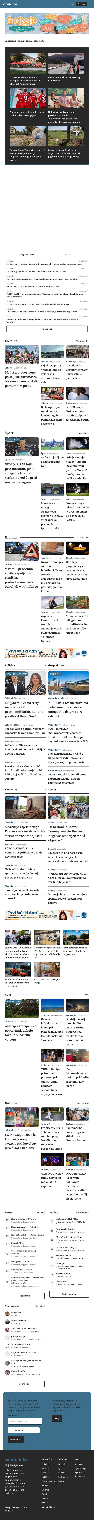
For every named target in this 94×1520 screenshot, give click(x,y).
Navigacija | (17, 1261)
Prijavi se (81, 4)
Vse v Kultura (83, 1103)
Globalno (9, 1021)
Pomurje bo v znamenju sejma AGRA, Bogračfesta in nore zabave (67, 898)
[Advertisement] (47, 194)
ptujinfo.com (11, 1476)
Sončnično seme (18, 1320)
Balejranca (61, 1281)
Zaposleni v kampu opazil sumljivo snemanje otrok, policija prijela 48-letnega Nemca (51, 628)
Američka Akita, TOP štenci (24, 1328)
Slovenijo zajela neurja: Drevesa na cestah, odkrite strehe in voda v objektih (42, 279)
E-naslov (12, 1415)
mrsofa (29, 1269)
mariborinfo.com (13, 1473)
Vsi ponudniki (82, 1212)
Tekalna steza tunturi (21, 1344)
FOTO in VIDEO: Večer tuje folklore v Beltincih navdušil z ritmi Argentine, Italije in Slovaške (77, 1186)
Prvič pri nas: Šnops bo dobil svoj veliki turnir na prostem (75, 951)
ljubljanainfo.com (13, 1486)
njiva (33, 1219)
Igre (60, 1468)
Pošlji (56, 1418)
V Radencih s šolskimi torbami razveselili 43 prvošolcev (32, 286)
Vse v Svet (84, 994)
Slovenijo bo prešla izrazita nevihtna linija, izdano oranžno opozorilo (25, 894)
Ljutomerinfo (19, 1283)
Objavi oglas (24, 1383)
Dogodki (62, 1464)
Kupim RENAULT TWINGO (23, 1352)
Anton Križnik (37, 1235)
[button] (90, 4)
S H (22, 1243)
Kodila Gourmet (63, 1255)
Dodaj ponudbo (69, 1294)
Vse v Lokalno (82, 341)
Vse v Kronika (82, 537)
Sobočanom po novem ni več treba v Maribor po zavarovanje (18, 982)
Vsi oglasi (40, 1306)
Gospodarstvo (57, 665)
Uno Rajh (60, 1263)
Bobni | (14, 1243)
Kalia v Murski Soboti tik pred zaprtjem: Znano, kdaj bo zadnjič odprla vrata (67, 778)
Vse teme (40, 1212)
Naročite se (15, 1439)
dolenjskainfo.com (14, 1483)
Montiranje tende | (20, 1219)
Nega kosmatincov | (20, 1227)
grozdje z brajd (18, 1336)
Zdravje (45, 1489)
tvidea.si (9, 1493)
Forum (61, 1472)
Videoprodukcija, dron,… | (23, 1251)
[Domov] (9, 4)
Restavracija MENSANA (67, 1219)
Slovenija (11, 789)
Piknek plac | (17, 1269)
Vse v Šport (84, 433)
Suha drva (16, 1312)
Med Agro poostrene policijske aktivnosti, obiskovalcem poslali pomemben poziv (44, 264)
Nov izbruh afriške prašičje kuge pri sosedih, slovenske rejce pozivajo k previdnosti (66, 758)
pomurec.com (12, 1479)
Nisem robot (18, 1430)
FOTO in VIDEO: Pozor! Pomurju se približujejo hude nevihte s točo (37, 304)
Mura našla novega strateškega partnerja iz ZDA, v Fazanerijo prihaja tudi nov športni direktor (52, 515)
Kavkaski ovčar (18, 1371)
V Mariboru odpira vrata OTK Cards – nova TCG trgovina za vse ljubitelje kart (67, 878)
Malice (61, 1481)
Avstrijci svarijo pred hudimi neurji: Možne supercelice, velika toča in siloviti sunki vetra (76, 1031)
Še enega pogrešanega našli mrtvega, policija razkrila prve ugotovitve (76, 570)
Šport (9, 433)
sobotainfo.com (13, 1469)
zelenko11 (18, 1253)
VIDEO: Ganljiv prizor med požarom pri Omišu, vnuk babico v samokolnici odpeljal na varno (52, 1081)
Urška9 (35, 1227)
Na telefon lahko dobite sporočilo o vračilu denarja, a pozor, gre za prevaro (41, 311)
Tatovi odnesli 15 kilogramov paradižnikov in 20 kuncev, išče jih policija (77, 624)
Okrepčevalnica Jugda (66, 1247)
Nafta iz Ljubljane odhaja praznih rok (52, 461)
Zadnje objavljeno (26, 254)
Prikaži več (47, 328)
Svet (8, 995)
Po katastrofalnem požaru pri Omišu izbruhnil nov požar (77, 1077)
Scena (52, 789)
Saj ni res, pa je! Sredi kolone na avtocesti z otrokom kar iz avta (36, 271)
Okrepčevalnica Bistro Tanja (69, 1237)
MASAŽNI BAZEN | (20, 1235)
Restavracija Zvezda (65, 1229)
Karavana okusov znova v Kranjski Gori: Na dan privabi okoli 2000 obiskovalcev (25, 80)
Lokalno (11, 341)
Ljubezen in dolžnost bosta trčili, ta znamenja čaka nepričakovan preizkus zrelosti (68, 857)
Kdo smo (78, 1464)
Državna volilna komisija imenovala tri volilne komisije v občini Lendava (25, 749)
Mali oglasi (63, 1476)
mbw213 (28, 1261)
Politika (10, 665)
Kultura (11, 1103)
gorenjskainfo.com (14, 1489)
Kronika (11, 537)
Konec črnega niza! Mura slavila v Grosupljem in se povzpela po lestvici (77, 511)
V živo (67, 254)
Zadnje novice (48, 1506)
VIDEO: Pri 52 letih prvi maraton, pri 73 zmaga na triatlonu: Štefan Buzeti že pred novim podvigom (21, 473)
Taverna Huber (63, 1273)
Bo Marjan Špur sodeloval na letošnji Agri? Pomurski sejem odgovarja (51, 415)
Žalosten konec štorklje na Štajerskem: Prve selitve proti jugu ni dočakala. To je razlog (64, 153)
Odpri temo (24, 1295)
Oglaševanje (80, 1468)
